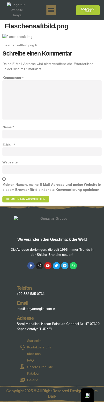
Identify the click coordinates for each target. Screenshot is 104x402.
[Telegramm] (64, 265)
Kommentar (12, 78)
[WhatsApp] (73, 265)
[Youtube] (48, 265)
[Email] (8, 304)
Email (22, 303)
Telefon (24, 288)
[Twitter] (56, 265)
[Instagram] (39, 265)
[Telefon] (8, 289)
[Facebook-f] (31, 265)
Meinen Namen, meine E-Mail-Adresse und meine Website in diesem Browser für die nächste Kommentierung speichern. (51, 187)
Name (8, 127)
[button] (51, 10)
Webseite (10, 162)
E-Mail (8, 145)
